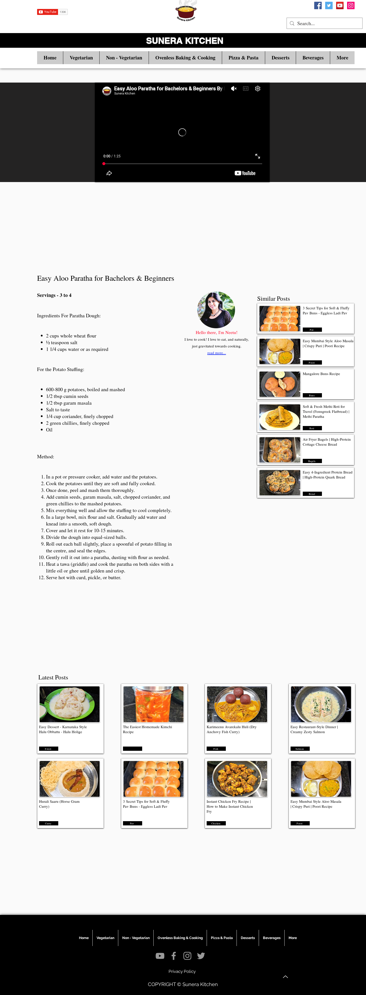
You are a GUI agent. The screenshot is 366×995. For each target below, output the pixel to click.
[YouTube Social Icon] (340, 5)
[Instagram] (351, 5)
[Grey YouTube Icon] (160, 955)
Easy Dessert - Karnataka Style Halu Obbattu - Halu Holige (63, 729)
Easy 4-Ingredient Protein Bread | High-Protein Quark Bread (328, 474)
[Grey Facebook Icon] (173, 955)
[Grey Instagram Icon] (187, 955)
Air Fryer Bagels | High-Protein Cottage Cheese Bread (327, 442)
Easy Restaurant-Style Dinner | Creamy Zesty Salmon (314, 729)
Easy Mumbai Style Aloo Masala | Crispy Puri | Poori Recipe (328, 343)
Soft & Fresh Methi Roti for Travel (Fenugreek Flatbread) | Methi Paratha (326, 411)
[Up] (285, 977)
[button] (81, 57)
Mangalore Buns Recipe (321, 373)
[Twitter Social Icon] (329, 5)
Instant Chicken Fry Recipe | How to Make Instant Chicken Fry (230, 806)
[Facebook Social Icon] (318, 5)
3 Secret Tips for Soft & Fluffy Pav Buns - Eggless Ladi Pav (326, 310)
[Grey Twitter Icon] (201, 955)
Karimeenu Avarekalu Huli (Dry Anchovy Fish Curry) (232, 729)
